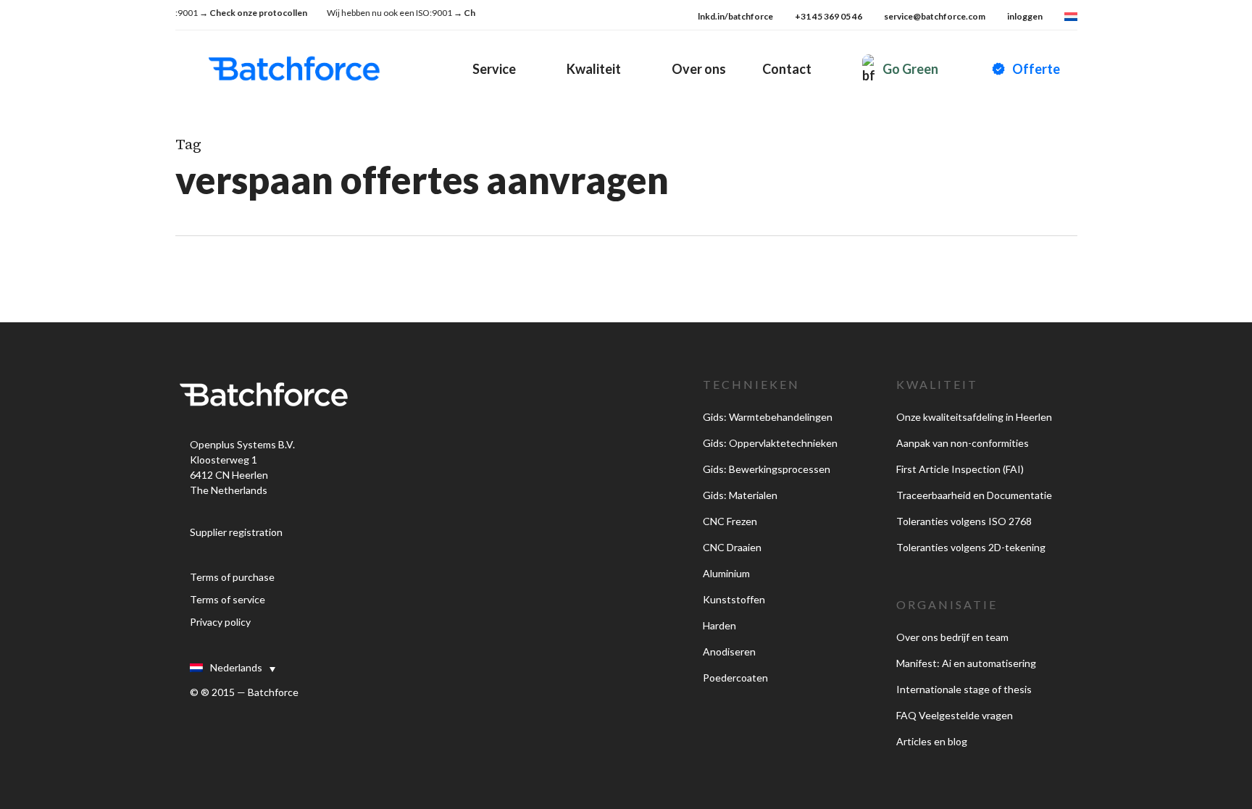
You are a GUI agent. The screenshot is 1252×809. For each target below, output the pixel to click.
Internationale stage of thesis (964, 689)
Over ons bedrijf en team (952, 637)
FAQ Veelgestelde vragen (954, 715)
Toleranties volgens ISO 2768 (964, 521)
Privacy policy (220, 622)
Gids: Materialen (740, 495)
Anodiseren (729, 651)
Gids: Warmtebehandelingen (767, 417)
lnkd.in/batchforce (735, 16)
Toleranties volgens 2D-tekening (971, 547)
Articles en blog (931, 741)
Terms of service (227, 599)
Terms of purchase (232, 577)
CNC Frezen (730, 521)
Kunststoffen (734, 599)
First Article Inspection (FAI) (960, 469)
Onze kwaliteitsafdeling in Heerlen (974, 417)
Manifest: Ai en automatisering (966, 663)
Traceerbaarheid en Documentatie (974, 495)
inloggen (1025, 16)
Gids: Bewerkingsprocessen (766, 469)
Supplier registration (236, 532)
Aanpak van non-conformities (962, 443)
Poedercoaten (735, 677)
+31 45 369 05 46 (828, 16)
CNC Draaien (732, 547)
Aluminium (726, 573)
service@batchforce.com (934, 16)
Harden (719, 625)
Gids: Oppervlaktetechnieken (770, 443)
